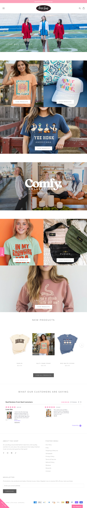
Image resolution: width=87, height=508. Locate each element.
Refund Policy (50, 462)
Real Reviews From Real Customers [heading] (19, 402)
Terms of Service (51, 459)
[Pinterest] (11, 453)
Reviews (48, 465)
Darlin (20, 363)
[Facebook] (3, 453)
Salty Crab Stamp (43, 363)
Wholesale (49, 453)
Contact (48, 471)
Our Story (49, 445)
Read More (57, 421)
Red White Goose (67, 363)
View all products (43, 375)
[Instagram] (7, 453)
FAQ (47, 447)
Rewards (48, 468)
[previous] (5, 345)
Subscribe (9, 491)
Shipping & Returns (52, 450)
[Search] (80, 8)
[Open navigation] (4, 8)
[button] (79, 402)
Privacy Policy (50, 456)
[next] (82, 345)
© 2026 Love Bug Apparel (14, 502)
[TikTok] (15, 453)
